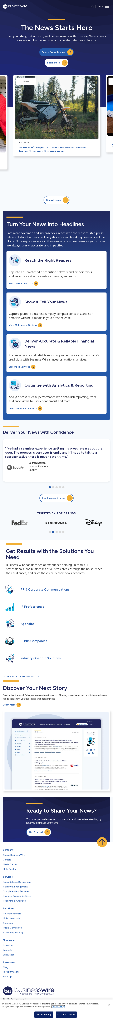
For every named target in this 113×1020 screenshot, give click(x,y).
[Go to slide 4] (60, 487)
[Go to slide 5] (63, 487)
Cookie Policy (58, 1006)
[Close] (109, 1004)
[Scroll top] (102, 842)
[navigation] (107, 6)
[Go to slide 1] (50, 487)
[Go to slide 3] (56, 487)
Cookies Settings (44, 1014)
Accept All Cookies (66, 1014)
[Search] (93, 6)
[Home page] (15, 6)
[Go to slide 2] (53, 487)
